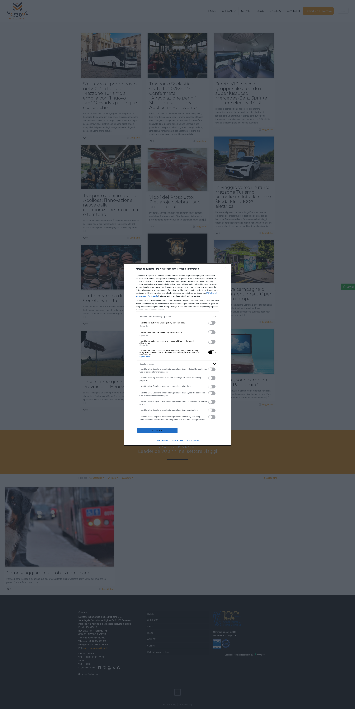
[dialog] (177, 355)
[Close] (225, 269)
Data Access (177, 440)
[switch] (211, 323)
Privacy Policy (193, 440)
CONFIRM (157, 430)
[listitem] (177, 316)
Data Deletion (162, 440)
